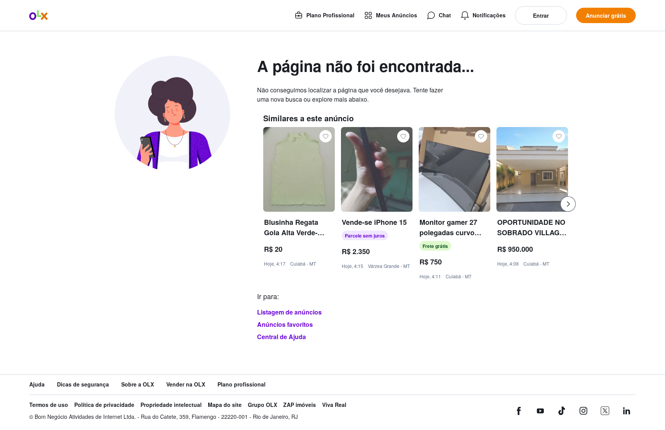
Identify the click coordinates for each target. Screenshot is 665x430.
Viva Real (334, 404)
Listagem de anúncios (289, 312)
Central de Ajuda (281, 336)
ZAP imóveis (299, 404)
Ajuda (37, 384)
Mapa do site (225, 404)
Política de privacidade (104, 404)
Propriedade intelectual (171, 404)
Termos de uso (48, 404)
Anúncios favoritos (285, 324)
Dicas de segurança (83, 384)
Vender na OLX (185, 384)
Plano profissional (241, 384)
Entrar (541, 15)
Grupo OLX (262, 404)
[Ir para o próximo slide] (568, 204)
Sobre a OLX (137, 384)
